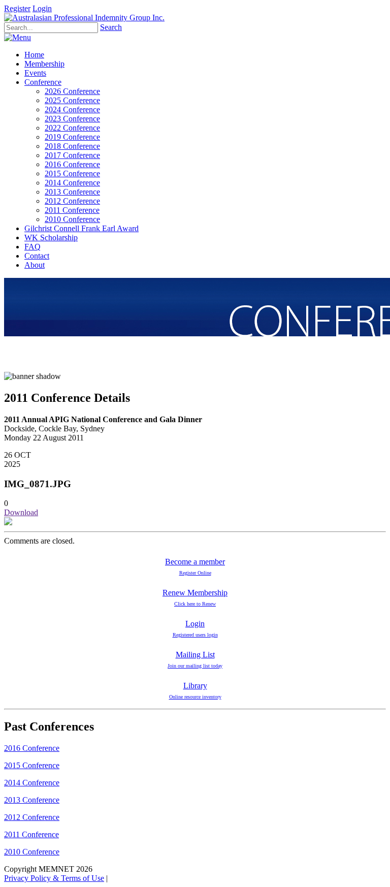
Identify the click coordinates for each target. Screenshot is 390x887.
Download (21, 512)
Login (42, 8)
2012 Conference (31, 817)
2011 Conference (31, 834)
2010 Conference (31, 851)
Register (17, 8)
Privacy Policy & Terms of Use (54, 878)
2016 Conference (31, 748)
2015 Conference (31, 765)
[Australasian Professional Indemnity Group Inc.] (84, 17)
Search (111, 27)
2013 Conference (31, 800)
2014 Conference (31, 782)
